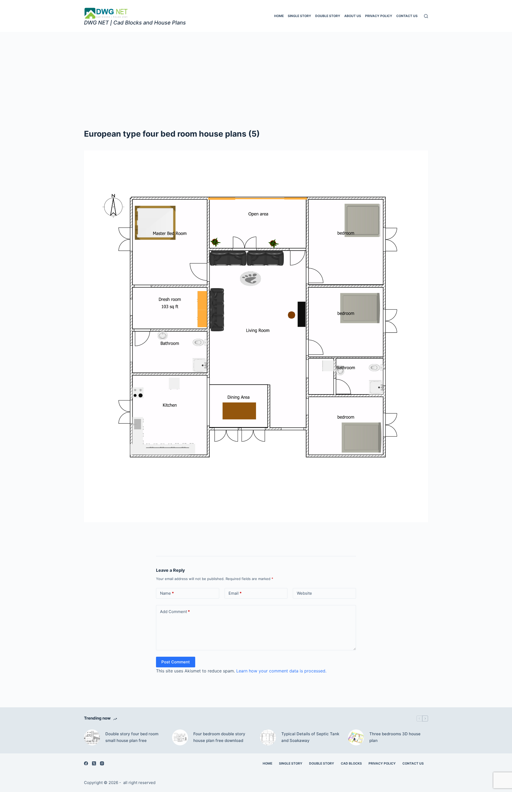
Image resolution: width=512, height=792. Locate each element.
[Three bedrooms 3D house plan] (356, 737)
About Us (352, 16)
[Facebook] (86, 763)
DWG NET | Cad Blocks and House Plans (135, 22)
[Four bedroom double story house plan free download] (180, 737)
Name (167, 593)
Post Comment (175, 661)
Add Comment (175, 611)
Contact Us (407, 16)
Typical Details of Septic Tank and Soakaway (310, 737)
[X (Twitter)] (94, 763)
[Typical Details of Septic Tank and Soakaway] (268, 737)
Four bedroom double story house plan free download (219, 737)
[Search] (426, 16)
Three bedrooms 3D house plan (395, 737)
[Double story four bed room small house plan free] (92, 737)
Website (304, 593)
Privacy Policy (378, 16)
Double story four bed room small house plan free (131, 737)
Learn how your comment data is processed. (281, 670)
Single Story (299, 16)
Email (235, 593)
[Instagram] (102, 763)
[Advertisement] (256, 72)
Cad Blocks (351, 763)
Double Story (327, 16)
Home (279, 16)
